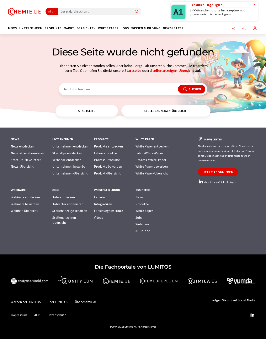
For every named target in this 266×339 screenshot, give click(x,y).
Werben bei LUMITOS (26, 302)
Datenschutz (57, 315)
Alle (50, 11)
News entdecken (22, 146)
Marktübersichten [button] (80, 28)
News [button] (12, 28)
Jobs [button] (125, 28)
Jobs (138, 217)
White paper (144, 211)
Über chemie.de (86, 302)
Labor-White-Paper (149, 153)
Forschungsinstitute (108, 211)
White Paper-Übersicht (151, 173)
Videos (98, 217)
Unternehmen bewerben (69, 166)
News (139, 197)
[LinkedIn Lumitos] (252, 315)
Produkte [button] (53, 28)
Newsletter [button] (173, 28)
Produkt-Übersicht (107, 173)
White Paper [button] (108, 28)
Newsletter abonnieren (27, 153)
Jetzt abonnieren (218, 172)
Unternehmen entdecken (70, 146)
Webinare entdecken (25, 197)
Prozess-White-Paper (150, 160)
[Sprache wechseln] (244, 28)
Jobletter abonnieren (67, 204)
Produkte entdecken (108, 146)
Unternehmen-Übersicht (70, 173)
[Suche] (137, 11)
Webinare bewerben (25, 204)
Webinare (142, 224)
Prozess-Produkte (107, 160)
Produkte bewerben (108, 166)
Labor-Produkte (105, 153)
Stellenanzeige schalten (69, 211)
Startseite (132, 70)
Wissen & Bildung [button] (146, 28)
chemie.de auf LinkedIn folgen (220, 182)
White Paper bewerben (151, 166)
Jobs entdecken (63, 197)
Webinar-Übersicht (24, 211)
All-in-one (142, 231)
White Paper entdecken (152, 146)
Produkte (142, 204)
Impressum (19, 315)
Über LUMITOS (57, 302)
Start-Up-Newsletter (26, 160)
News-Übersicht (22, 166)
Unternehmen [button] (30, 28)
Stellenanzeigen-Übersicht (172, 70)
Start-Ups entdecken (67, 153)
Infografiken (103, 204)
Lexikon (99, 197)
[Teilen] (234, 28)
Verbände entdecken (66, 160)
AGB (37, 315)
